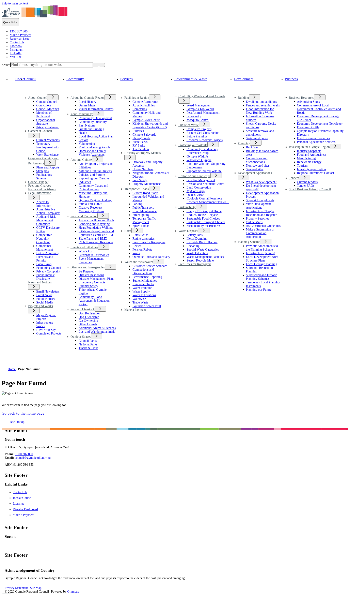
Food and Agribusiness (311, 154)
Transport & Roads (136, 189)
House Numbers (142, 169)
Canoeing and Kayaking (94, 224)
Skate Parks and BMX (93, 238)
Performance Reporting (147, 277)
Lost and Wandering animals (97, 331)
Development (243, 79)
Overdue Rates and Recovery (151, 256)
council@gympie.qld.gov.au (33, 457)
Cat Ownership (88, 320)
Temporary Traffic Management (144, 220)
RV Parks (138, 145)
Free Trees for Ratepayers (148, 242)
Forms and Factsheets (42, 189)
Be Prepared (86, 271)
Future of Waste (188, 125)
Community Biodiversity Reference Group (202, 150)
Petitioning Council (48, 267)
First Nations (87, 125)
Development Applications (255, 173)
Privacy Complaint (48, 271)
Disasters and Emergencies (87, 267)
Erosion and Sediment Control (206, 183)
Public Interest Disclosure (45, 276)
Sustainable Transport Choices (206, 222)
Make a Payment (135, 309)
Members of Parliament (44, 114)
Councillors (43, 105)
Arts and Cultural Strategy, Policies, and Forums (96, 172)
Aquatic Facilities (143, 105)
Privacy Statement (47, 127)
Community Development (95, 118)
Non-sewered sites (257, 165)
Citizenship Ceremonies (94, 255)
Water (136, 253)
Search (6, 64)
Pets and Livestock (82, 309)
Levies (136, 246)
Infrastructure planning (260, 253)
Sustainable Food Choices (203, 218)
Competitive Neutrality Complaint (44, 238)
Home (12, 369)
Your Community (81, 114)
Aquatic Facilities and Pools (96, 220)
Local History (87, 101)
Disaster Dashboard (91, 275)
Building (243, 97)
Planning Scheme (249, 241)
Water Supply (141, 291)
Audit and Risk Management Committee (46, 220)
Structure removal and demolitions (260, 132)
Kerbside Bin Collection (202, 242)
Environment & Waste (190, 79)
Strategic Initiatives (144, 280)
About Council (37, 97)
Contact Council (46, 101)
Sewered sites (254, 169)
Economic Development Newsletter (320, 123)
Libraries (138, 131)
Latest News (44, 295)
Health (83, 132)
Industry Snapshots (309, 151)
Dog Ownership (89, 317)
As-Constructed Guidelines (263, 225)
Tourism (302, 165)
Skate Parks (139, 142)
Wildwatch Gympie (199, 160)
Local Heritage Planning (261, 264)
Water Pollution (142, 287)
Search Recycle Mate (200, 260)
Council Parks (88, 340)
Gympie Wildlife (197, 156)
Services (126, 79)
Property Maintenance (146, 183)
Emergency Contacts (92, 282)
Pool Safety (139, 180)
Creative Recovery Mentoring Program (91, 209)
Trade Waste (140, 302)
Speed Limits (140, 225)
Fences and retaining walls (263, 105)
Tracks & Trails (88, 348)
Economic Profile (308, 127)
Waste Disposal (188, 231)
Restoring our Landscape (194, 176)
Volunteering (87, 143)
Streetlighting (140, 215)
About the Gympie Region (87, 97)
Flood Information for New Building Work (260, 110)
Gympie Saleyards (144, 134)
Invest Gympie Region (311, 169)
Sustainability (187, 207)
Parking (137, 204)
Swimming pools (257, 138)
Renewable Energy (309, 162)
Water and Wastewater (138, 262)
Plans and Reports (47, 167)
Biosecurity (194, 116)
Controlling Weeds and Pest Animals (201, 96)
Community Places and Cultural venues (93, 187)
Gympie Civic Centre (146, 120)
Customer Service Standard (149, 266)
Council (30, 79)
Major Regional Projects (46, 317)
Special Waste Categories (203, 249)
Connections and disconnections (256, 160)
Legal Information (39, 193)
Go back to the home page (23, 413)
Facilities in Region (136, 97)
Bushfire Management (201, 180)
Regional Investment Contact (315, 173)
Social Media (44, 302)
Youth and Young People (94, 147)
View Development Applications (258, 205)
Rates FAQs (140, 235)
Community (75, 79)
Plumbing (244, 143)
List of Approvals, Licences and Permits (47, 256)
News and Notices (40, 282)
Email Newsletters (48, 291)
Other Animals (88, 324)
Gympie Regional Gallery (95, 200)
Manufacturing (306, 158)
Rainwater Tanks (143, 284)
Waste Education (197, 253)
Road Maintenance (144, 211)
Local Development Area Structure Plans (262, 258)
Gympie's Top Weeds (200, 109)
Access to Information (43, 203)
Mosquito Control (198, 120)
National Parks (88, 344)
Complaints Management (44, 247)
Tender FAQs (305, 185)
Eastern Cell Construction (203, 132)
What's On (85, 251)
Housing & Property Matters (142, 152)
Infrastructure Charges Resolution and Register (261, 213)
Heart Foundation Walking (96, 227)
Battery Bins (195, 235)
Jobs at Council (22, 498)
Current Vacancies (48, 140)
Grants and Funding (91, 129)
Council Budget (38, 182)
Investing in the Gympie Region (309, 147)
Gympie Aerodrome (145, 101)
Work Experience (47, 154)
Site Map (36, 588)
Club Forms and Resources (96, 242)
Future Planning (197, 136)
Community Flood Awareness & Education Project (94, 300)
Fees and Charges (39, 185)
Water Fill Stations (144, 295)
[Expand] (29, 87)
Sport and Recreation (83, 216)
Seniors (83, 140)
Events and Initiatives (84, 247)
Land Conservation (199, 187)
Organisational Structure (45, 121)
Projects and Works (40, 306)
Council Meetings (47, 109)
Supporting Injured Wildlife (204, 171)
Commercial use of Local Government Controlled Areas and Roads (319, 109)
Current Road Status (145, 193)
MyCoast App (196, 191)
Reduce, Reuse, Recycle (202, 215)
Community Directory (93, 121)
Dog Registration (89, 313)
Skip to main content (15, 3)
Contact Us (20, 492)
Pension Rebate (142, 249)
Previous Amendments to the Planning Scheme (262, 247)
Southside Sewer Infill (146, 306)
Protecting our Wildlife (192, 145)
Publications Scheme (44, 176)
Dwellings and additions (261, 101)
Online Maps (87, 105)
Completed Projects (48, 333)
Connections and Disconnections (143, 271)
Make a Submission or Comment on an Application (260, 233)
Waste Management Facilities (205, 256)
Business (291, 79)
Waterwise (139, 298)
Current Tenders (307, 182)
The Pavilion (140, 149)
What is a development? (261, 182)
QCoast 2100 (195, 194)
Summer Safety (88, 286)
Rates (127, 231)
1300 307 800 (24, 454)
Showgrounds (141, 138)
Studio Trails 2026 (90, 204)
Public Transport (143, 207)
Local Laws (43, 264)
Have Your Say (46, 329)
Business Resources (301, 97)
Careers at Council (40, 131)
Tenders (294, 178)
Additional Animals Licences (97, 328)
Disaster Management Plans (96, 278)
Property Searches (257, 218)
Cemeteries (139, 109)
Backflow (252, 147)
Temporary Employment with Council (47, 147)
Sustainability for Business (203, 225)
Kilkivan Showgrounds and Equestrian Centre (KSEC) (96, 233)
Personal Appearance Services (316, 142)
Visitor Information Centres (96, 109)
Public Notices (45, 298)
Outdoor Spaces (80, 336)
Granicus (73, 591)
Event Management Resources (91, 260)
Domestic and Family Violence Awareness (92, 152)
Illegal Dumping (197, 238)
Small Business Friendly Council (310, 189)
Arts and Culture (81, 159)
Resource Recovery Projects (205, 140)
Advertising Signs (308, 101)
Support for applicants (260, 200)
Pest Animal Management (203, 112)
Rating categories (143, 238)
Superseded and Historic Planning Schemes (261, 276)
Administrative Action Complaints (48, 211)
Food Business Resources (313, 138)
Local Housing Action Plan (96, 136)
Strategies (42, 171)
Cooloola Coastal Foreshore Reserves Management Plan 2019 (208, 200)
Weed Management (199, 105)
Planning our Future (258, 289)
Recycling (193, 246)
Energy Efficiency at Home (204, 211)
